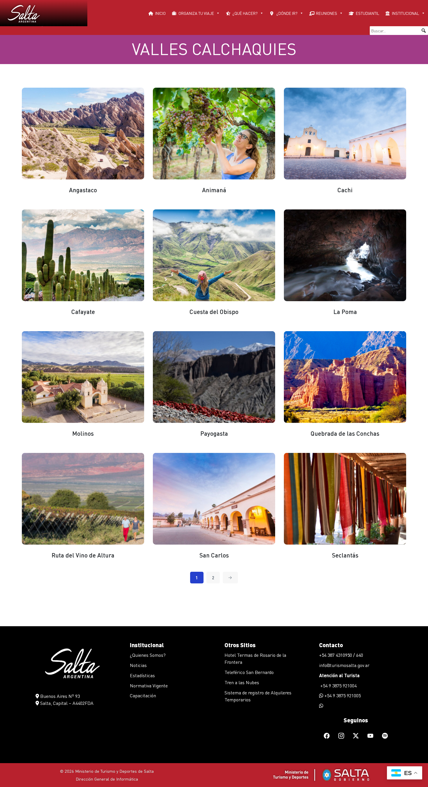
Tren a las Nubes (241, 682)
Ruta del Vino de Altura (83, 555)
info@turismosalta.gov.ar (344, 665)
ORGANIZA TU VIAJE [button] (196, 13)
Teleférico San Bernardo (249, 672)
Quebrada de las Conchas (345, 433)
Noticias (138, 665)
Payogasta (214, 433)
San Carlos (214, 555)
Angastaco (83, 190)
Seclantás (345, 555)
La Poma (345, 311)
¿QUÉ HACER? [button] (245, 13)
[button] (423, 30)
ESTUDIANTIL (367, 13)
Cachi (345, 190)
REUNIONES (326, 13)
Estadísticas (142, 675)
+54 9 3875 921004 (338, 685)
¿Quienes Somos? (148, 655)
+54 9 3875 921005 (342, 695)
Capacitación (143, 695)
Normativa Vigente (149, 685)
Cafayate (83, 311)
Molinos (83, 433)
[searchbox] (399, 30)
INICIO (160, 13)
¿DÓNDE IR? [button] (287, 13)
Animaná (214, 190)
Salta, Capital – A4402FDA (66, 703)
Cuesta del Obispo (214, 311)
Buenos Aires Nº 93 (59, 696)
